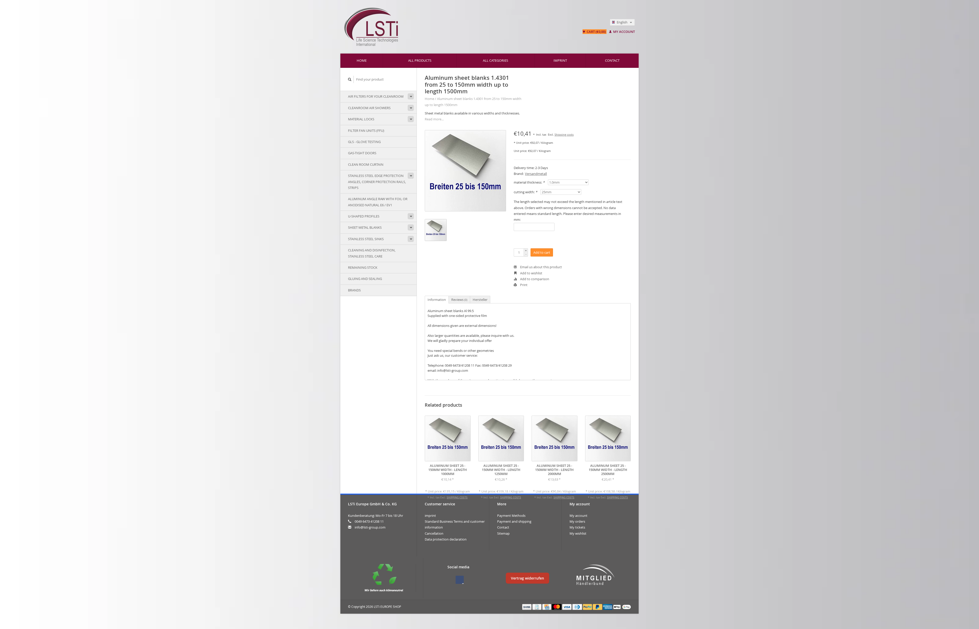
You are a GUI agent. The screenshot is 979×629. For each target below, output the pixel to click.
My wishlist (578, 533)
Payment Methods (511, 515)
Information (437, 299)
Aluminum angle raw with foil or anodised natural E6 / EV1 (377, 202)
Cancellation (434, 533)
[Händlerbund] (595, 575)
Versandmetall (536, 173)
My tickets (577, 527)
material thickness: (529, 182)
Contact (612, 60)
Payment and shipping (514, 521)
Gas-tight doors (362, 153)
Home (362, 60)
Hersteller (480, 299)
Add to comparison (534, 279)
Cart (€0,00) (596, 31)
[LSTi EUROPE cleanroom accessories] (433, 27)
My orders (577, 521)
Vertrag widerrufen (527, 578)
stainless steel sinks (366, 239)
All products (419, 60)
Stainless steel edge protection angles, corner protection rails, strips (377, 181)
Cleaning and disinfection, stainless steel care (371, 253)
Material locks (361, 119)
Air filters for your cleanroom (376, 96)
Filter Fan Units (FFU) (366, 130)
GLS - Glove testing (364, 141)
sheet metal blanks (365, 227)
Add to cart (541, 252)
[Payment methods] (527, 606)
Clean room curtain (365, 164)
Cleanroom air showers (369, 108)
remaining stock (362, 267)
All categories (495, 60)
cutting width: (525, 192)
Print (523, 285)
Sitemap (503, 533)
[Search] (350, 79)
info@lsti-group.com (370, 527)
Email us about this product (540, 267)
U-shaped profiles (363, 216)
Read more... (434, 119)
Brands (354, 290)
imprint (560, 60)
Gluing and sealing (365, 278)
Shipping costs (564, 134)
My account (623, 31)
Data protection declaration (446, 539)
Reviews (459, 299)
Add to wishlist (530, 273)
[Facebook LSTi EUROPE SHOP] (460, 580)
